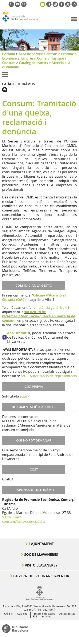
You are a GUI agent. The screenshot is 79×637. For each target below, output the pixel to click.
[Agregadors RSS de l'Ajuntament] (74, 5)
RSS (35, 616)
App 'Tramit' (17, 333)
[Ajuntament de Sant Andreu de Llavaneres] (39, 599)
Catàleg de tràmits (33, 62)
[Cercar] (24, 5)
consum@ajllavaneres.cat (22, 521)
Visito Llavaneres (41, 565)
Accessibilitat (67, 613)
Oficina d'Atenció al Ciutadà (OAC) (34, 297)
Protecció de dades (44, 613)
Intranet (46, 616)
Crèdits (8, 613)
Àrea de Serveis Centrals (38, 54)
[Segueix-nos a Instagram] (55, 5)
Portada (8, 54)
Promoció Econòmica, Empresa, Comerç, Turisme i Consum (39, 58)
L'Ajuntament (41, 543)
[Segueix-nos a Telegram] (49, 5)
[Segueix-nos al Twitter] (68, 5)
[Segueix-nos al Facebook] (61, 5)
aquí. (24, 396)
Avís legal (22, 613)
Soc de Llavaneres (41, 554)
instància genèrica (50, 307)
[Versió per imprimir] (5, 89)
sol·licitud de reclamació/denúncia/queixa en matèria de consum (38, 316)
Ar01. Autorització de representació (49, 376)
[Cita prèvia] (42, 3)
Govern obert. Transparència (41, 576)
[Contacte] (17, 5)
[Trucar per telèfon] (11, 5)
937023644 (10, 517)
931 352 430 (45, 609)
